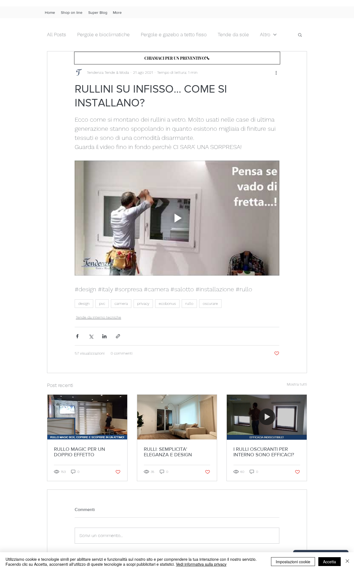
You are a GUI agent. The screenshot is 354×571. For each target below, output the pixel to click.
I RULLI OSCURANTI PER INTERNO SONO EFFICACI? (263, 451)
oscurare (210, 303)
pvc (102, 303)
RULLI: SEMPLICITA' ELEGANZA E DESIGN (168, 451)
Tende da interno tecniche (98, 317)
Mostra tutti (297, 384)
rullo (189, 303)
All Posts (56, 34)
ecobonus (167, 303)
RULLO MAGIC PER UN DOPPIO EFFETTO (79, 451)
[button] (300, 34)
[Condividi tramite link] (118, 336)
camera (121, 303)
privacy (143, 303)
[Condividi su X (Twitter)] (90, 336)
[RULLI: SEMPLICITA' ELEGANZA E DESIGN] (177, 417)
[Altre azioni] (276, 72)
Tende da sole (233, 34)
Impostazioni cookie (293, 561)
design (84, 303)
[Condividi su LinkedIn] (104, 336)
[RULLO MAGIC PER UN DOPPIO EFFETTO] (87, 417)
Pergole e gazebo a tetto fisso (174, 34)
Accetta (329, 561)
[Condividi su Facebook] (77, 336)
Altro (265, 34)
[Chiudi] (347, 562)
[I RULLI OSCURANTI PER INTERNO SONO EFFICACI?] (267, 417)
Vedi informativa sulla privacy (201, 564)
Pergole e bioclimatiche (103, 34)
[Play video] (177, 218)
